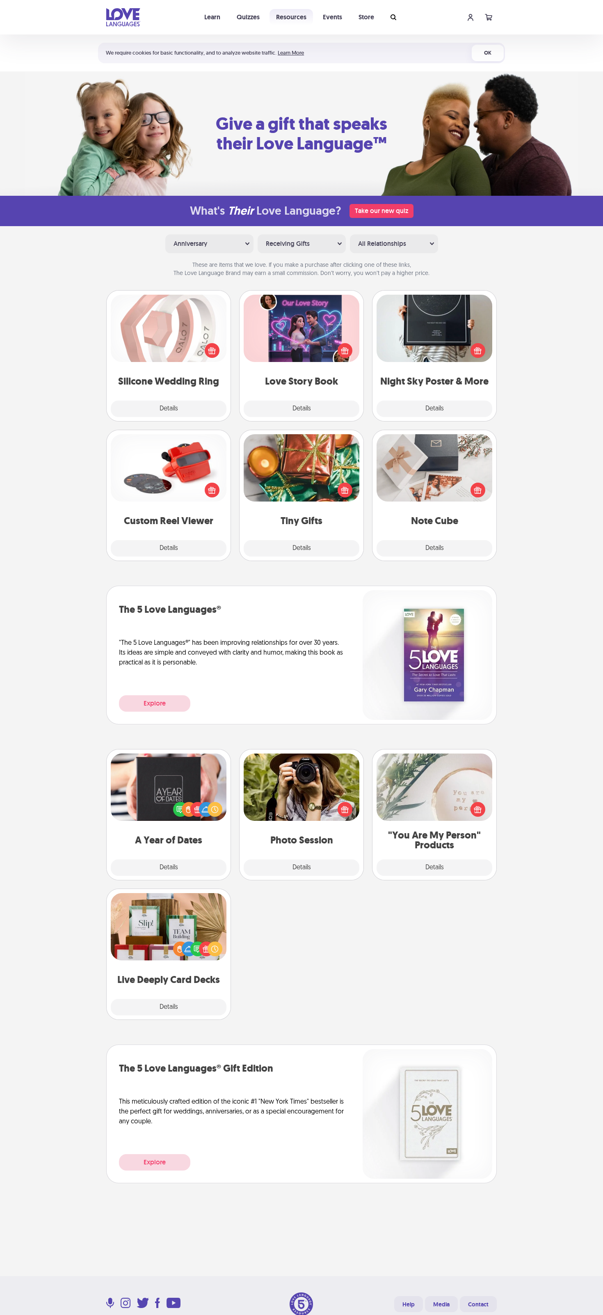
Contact (478, 1304)
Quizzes (248, 17)
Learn (212, 17)
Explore (155, 703)
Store (366, 17)
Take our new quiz (381, 210)
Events (332, 17)
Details (169, 408)
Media (441, 1304)
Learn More (291, 52)
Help (408, 1304)
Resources (291, 17)
